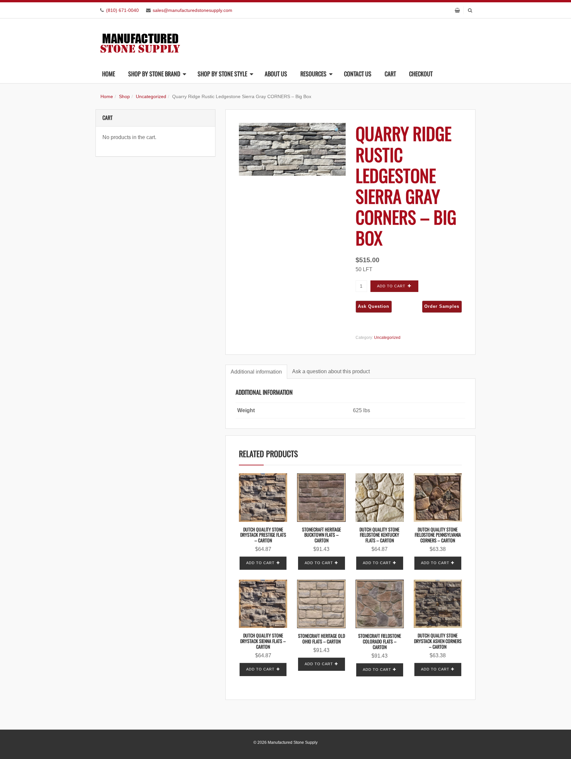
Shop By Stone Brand (154, 73)
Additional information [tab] (256, 372)
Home (108, 73)
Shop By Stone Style (222, 73)
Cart (390, 73)
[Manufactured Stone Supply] (140, 41)
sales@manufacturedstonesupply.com (192, 10)
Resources (313, 73)
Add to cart (391, 286)
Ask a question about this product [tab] (331, 371)
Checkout (421, 73)
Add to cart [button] (260, 563)
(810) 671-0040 (122, 10)
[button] (337, 130)
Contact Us (357, 73)
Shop (124, 96)
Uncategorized (151, 96)
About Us (276, 73)
